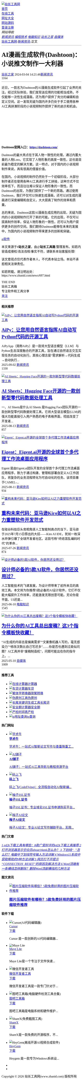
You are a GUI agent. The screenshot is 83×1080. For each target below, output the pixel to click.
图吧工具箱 (17, 998)
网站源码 (8, 23)
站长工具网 (9, 41)
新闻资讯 (24, 41)
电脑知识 (23, 604)
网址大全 (8, 18)
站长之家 (8, 74)
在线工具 (8, 13)
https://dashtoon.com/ (44, 147)
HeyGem (14, 1046)
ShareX (14, 1022)
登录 (5, 27)
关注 (5, 296)
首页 (5, 9)
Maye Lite (15, 949)
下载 (12, 930)
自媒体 (21, 660)
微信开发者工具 (20, 973)
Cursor (13, 926)
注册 (11, 27)
